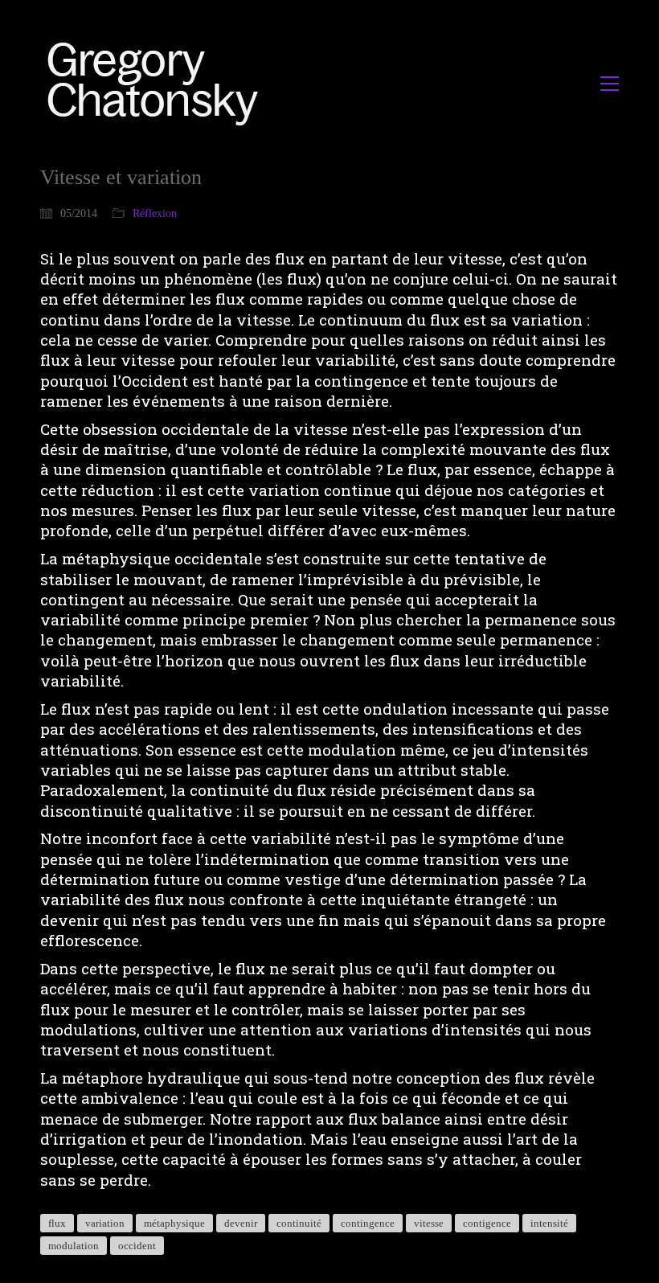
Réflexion (155, 213)
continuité (298, 1223)
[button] (609, 83)
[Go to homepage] (157, 83)
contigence (487, 1223)
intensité (549, 1223)
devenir (240, 1223)
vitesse (429, 1223)
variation (105, 1223)
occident (137, 1246)
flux (57, 1223)
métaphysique (174, 1223)
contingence (368, 1223)
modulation (73, 1246)
